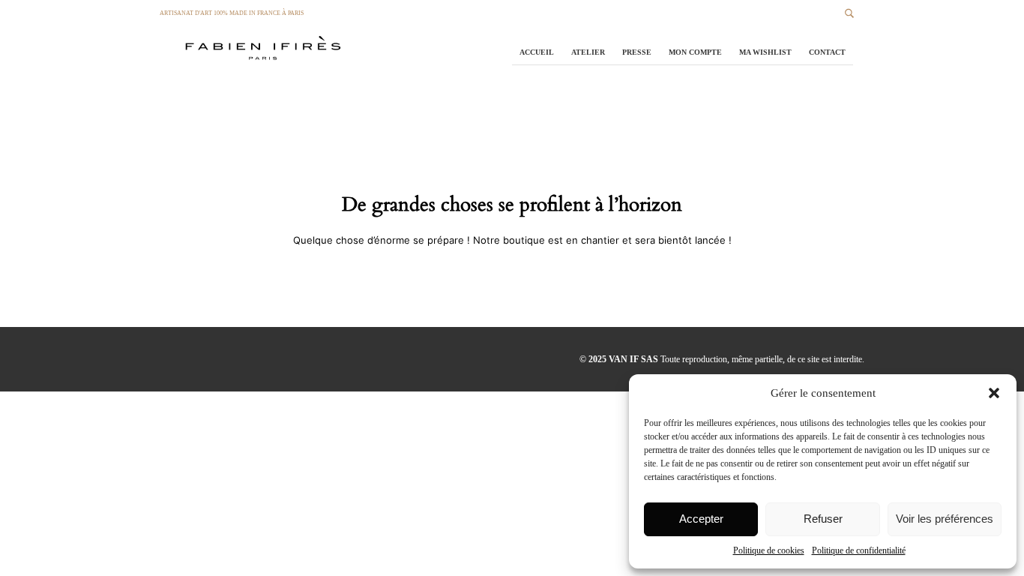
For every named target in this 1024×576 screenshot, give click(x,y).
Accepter (701, 518)
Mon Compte (695, 52)
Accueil (536, 52)
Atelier (588, 52)
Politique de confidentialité (859, 550)
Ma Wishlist (765, 52)
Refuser (823, 518)
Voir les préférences (944, 518)
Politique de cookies (768, 550)
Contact (827, 52)
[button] (994, 393)
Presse (636, 52)
